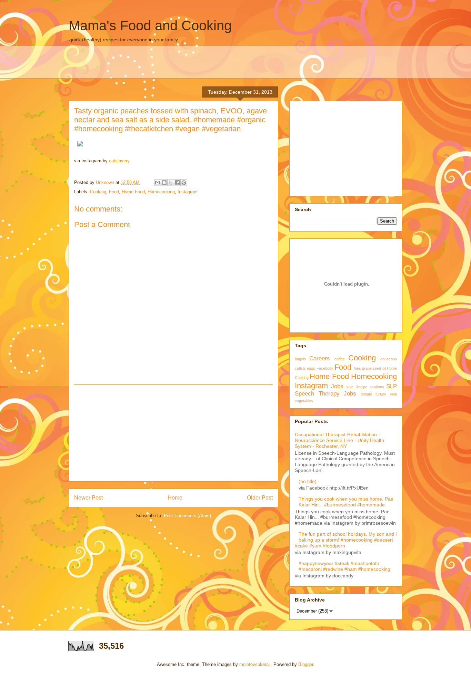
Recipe (361, 387)
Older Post (260, 498)
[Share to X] (170, 182)
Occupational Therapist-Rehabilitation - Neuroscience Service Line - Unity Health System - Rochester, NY (339, 440)
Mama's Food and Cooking (150, 25)
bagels (300, 359)
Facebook (325, 368)
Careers (319, 358)
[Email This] (157, 182)
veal (393, 394)
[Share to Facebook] (177, 182)
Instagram (188, 191)
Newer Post (88, 498)
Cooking (98, 191)
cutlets (300, 368)
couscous (388, 359)
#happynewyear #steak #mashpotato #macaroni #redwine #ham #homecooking (344, 566)
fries (357, 368)
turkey (380, 394)
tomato (366, 394)
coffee (339, 359)
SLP (391, 386)
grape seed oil (374, 368)
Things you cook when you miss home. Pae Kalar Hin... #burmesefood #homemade (346, 501)
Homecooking (161, 191)
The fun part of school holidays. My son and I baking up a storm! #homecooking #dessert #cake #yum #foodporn (346, 539)
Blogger (305, 664)
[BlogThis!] (164, 182)
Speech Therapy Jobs (325, 393)
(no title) (308, 481)
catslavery (119, 160)
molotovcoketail (255, 664)
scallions (377, 387)
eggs (311, 368)
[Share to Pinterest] (183, 182)
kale (350, 387)
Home (175, 498)
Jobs (337, 386)
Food (114, 191)
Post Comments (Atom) (187, 515)
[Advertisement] (173, 433)
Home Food (133, 191)
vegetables (304, 401)
